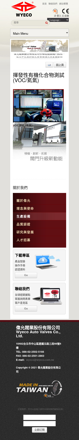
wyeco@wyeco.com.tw (40, 360)
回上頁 (60, 65)
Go (26, 275)
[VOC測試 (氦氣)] (38, 105)
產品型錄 (20, 261)
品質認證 (23, 224)
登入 (59, 15)
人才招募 (23, 240)
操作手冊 (20, 265)
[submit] (46, 23)
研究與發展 (25, 232)
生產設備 (23, 216)
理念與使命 (25, 208)
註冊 (66, 15)
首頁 (44, 3)
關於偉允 (23, 200)
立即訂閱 (39, 429)
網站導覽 (63, 3)
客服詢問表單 (22, 298)
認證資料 (20, 269)
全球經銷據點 (22, 294)
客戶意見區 (21, 302)
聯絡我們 (53, 3)
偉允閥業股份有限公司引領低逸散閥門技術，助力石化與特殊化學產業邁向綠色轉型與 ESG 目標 (39, 57)
